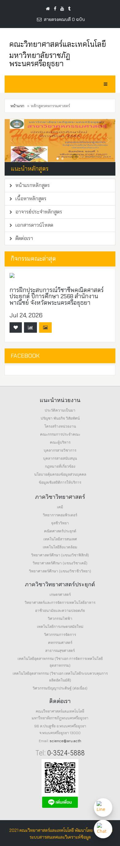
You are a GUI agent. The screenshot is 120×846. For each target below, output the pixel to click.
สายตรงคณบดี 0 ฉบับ (63, 19)
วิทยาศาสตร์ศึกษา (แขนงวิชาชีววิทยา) (60, 571)
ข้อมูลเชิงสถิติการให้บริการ (60, 482)
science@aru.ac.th (65, 740)
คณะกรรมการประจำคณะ (60, 434)
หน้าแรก (17, 105)
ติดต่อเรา (23, 238)
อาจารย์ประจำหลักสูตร (38, 212)
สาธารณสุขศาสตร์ (60, 650)
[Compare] (30, 327)
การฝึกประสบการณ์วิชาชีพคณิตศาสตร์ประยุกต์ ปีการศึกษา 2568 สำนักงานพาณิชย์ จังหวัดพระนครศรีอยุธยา (57, 296)
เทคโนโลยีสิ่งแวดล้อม (60, 547)
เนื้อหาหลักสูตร (30, 198)
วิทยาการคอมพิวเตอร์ (60, 515)
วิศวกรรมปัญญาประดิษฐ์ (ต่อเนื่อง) (60, 688)
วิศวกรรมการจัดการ (60, 634)
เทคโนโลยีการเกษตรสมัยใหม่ (60, 626)
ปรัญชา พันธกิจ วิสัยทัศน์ (60, 418)
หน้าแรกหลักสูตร (32, 185)
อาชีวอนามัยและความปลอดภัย (60, 610)
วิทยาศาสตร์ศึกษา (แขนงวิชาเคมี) (60, 563)
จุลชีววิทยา (60, 523)
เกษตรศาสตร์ (60, 594)
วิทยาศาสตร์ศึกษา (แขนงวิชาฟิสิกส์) (60, 555)
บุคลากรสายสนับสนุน (60, 458)
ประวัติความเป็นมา (60, 410)
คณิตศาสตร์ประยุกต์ (60, 531)
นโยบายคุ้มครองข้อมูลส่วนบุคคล (60, 474)
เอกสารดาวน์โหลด (33, 225)
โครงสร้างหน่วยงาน (60, 426)
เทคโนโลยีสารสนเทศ (60, 539)
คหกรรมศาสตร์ (60, 642)
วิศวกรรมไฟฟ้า (60, 618)
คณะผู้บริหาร (60, 442)
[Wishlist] (16, 327)
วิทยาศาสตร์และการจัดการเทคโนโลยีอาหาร (60, 602)
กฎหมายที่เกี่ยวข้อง (60, 466)
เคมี (60, 507)
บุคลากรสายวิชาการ (60, 450)
